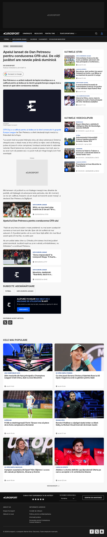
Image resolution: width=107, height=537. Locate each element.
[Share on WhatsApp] (10, 322)
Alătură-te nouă (8, 514)
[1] (33, 499)
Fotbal (6, 46)
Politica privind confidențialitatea (40, 514)
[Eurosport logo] (11, 34)
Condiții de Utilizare (35, 511)
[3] (38, 499)
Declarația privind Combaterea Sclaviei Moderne (39, 521)
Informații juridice (35, 517)
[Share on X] (5, 322)
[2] (35, 499)
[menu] (96, 33)
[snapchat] (102, 531)
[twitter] (97, 531)
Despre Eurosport (9, 511)
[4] (40, 499)
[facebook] (92, 531)
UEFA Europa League (16, 46)
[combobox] (67, 498)
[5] (43, 499)
